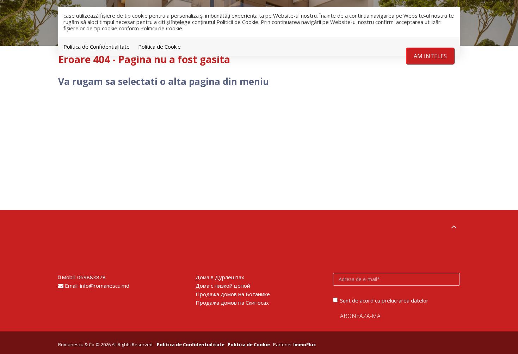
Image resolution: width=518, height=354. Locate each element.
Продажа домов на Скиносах (232, 302)
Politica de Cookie (159, 46)
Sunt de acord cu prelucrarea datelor (384, 300)
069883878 (91, 277)
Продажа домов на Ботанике (233, 294)
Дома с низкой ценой (223, 285)
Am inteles (430, 56)
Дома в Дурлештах (220, 277)
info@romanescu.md (104, 285)
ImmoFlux (304, 344)
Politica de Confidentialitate (96, 46)
